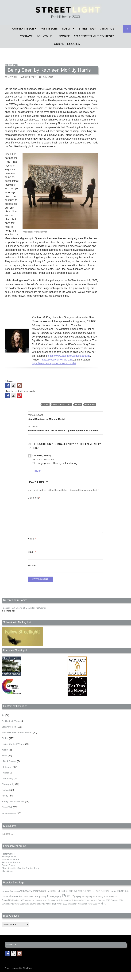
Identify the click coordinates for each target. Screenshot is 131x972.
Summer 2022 (91, 900)
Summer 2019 (54, 900)
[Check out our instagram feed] (19, 385)
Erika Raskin (29, 77)
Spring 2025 (18, 900)
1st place (5, 891)
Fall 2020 (61, 891)
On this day (7, 778)
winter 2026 (92, 904)
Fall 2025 (105, 891)
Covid (45, 405)
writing (101, 903)
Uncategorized (9, 813)
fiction (120, 890)
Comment (34, 497)
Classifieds (7, 871)
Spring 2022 (114, 897)
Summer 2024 (117, 900)
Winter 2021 (51, 904)
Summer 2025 (8, 904)
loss (26, 896)
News (4, 755)
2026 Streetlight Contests (94, 36)
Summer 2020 (67, 900)
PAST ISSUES (49, 28)
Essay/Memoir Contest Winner (17, 732)
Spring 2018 (80, 897)
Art (3, 715)
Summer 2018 (41, 900)
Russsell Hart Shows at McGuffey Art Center (24, 608)
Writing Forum (9, 856)
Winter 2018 (19, 904)
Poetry (5, 795)
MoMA (78, 405)
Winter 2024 (72, 904)
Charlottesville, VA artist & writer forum (21, 868)
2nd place (14, 891)
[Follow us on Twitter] (13, 385)
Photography (8, 784)
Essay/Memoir (9, 726)
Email (32, 552)
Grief (127, 891)
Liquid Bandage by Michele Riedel (46, 417)
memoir (33, 896)
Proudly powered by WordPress (18, 968)
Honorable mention (12, 896)
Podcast (6, 790)
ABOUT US (107, 28)
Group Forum (8, 865)
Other (6, 772)
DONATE (64, 36)
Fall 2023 (87, 891)
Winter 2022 (62, 904)
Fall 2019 (51, 891)
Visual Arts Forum (10, 859)
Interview (7, 767)
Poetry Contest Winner (13, 801)
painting (42, 897)
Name (32, 538)
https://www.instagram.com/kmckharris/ (54, 363)
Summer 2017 (30, 900)
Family (113, 891)
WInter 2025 (82, 904)
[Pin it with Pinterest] (19, 395)
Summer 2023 (104, 900)
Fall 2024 (96, 891)
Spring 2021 (102, 897)
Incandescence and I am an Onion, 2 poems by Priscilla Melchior (63, 429)
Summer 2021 (79, 900)
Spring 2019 (91, 897)
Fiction (5, 738)
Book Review (9, 761)
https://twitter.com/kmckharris (57, 359)
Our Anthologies (67, 43)
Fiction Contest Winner (13, 744)
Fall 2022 (78, 891)
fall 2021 (69, 891)
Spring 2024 (7, 900)
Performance (8, 853)
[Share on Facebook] (7, 395)
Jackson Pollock (62, 405)
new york (90, 405)
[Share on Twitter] (13, 395)
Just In (5, 749)
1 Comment (47, 77)
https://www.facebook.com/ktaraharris (69, 355)
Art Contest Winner (11, 721)
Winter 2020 (39, 904)
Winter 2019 (29, 904)
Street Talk (87, 28)
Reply (38, 471)
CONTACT (26, 36)
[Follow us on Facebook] (7, 385)
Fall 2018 (42, 891)
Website (32, 565)
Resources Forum (11, 862)
